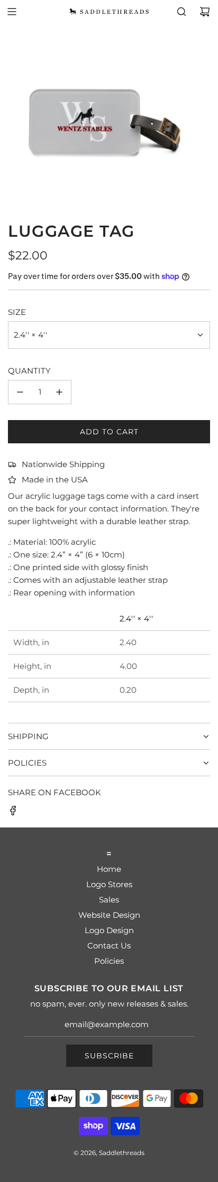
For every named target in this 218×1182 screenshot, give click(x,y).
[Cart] (204, 11)
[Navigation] (11, 11)
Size (17, 312)
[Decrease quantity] (20, 392)
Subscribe (109, 1055)
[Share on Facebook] (13, 812)
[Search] (181, 11)
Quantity (29, 371)
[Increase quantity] (59, 392)
